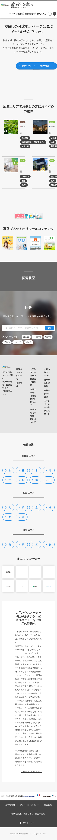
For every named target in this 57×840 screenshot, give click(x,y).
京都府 (36, 508)
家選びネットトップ (30, 67)
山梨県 (50, 481)
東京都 (10, 471)
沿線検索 (29, 14)
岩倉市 (29, 342)
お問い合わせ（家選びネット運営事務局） (28, 814)
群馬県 (36, 481)
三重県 (36, 545)
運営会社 (48, 805)
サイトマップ (28, 823)
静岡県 (50, 545)
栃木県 (23, 481)
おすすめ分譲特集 (47, 383)
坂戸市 (48, 337)
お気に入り (41, 14)
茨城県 (10, 481)
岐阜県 (23, 545)
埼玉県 (50, 471)
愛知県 (10, 545)
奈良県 (10, 518)
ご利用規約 (10, 805)
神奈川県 (23, 471)
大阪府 (10, 508)
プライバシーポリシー (29, 805)
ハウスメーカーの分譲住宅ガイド (47, 407)
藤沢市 (26, 337)
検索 (49, 328)
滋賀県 (50, 508)
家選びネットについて (19, 7)
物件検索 (44, 66)
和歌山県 (23, 518)
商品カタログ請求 (47, 393)
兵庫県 (23, 508)
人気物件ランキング (47, 372)
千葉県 (36, 471)
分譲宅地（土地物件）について (33, 415)
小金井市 (37, 337)
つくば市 (18, 342)
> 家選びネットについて (31, 772)
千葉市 (7, 342)
